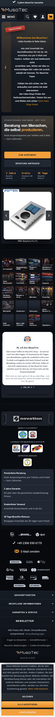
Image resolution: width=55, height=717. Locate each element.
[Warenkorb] (51, 17)
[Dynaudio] (27, 419)
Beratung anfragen (27, 163)
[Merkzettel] (35, 17)
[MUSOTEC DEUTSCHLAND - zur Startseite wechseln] (14, 9)
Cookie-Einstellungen (40, 645)
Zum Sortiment (27, 155)
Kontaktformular (38, 640)
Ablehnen (27, 696)
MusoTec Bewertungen (15, 645)
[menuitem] (8, 17)
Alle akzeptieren (27, 704)
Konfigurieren (27, 712)
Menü (11, 17)
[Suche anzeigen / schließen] (27, 17)
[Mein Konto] (43, 17)
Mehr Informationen (38, 689)
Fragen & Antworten (17, 640)
